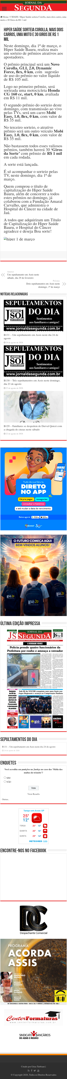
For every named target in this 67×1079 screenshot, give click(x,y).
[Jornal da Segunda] (33, 6)
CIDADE (14, 16)
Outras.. (5, 799)
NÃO (9, 781)
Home (5, 16)
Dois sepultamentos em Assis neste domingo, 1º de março (43, 283)
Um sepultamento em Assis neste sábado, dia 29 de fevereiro (23, 274)
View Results (33, 793)
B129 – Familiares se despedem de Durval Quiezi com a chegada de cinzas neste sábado (33, 427)
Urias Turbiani (38, 1066)
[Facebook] (32, 1071)
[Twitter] (34, 1071)
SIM (8, 777)
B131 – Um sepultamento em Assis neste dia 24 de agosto (28, 746)
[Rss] (28, 1071)
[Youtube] (38, 1071)
